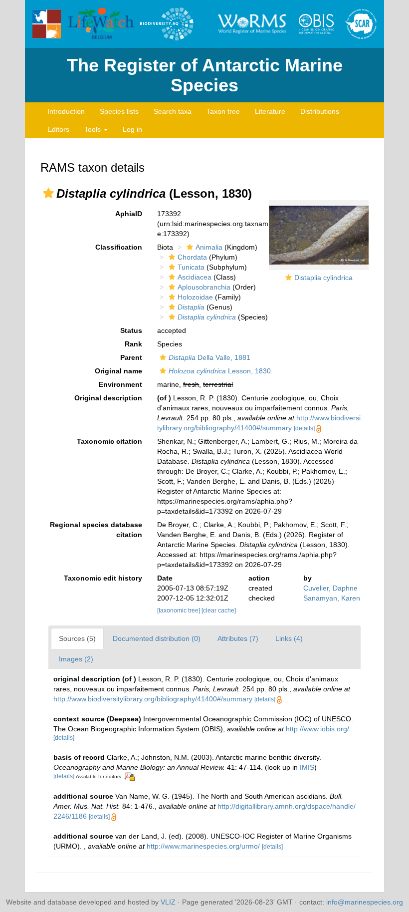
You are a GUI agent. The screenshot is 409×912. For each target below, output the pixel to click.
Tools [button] (93, 129)
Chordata (192, 257)
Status (131, 330)
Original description (108, 398)
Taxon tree (223, 111)
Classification (118, 247)
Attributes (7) (237, 638)
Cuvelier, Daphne (330, 588)
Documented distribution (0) (157, 638)
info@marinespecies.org (364, 902)
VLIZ (168, 902)
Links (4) (289, 638)
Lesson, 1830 (220, 371)
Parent (131, 357)
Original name (118, 371)
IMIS (307, 767)
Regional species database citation (96, 530)
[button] (48, 193)
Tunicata (191, 267)
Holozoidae (195, 297)
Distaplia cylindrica (323, 278)
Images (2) (76, 659)
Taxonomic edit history (103, 578)
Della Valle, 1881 (209, 357)
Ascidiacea (194, 277)
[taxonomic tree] (179, 610)
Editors (58, 129)
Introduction (66, 111)
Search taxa (173, 111)
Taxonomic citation (109, 441)
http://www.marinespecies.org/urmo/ (203, 846)
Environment (120, 384)
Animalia (209, 247)
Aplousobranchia (204, 287)
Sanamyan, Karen (331, 598)
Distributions (319, 111)
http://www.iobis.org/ (317, 729)
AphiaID (128, 214)
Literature (270, 111)
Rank (133, 344)
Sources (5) (77, 638)
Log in (132, 129)
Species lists (119, 111)
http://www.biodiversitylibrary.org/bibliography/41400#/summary (152, 699)
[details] (304, 428)
